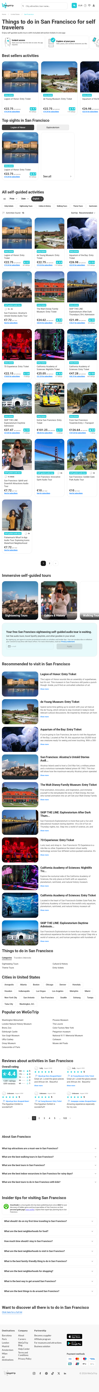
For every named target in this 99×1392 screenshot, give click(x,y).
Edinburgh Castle (9, 1031)
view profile (30, 1210)
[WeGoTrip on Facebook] (40, 1373)
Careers (22, 1339)
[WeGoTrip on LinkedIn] (65, 1373)
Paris (4, 1339)
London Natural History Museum (17, 1024)
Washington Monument (12, 1020)
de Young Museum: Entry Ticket (59, 701)
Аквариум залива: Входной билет (83, 1101)
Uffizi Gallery (7, 1039)
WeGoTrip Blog (23, 1344)
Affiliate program (42, 1339)
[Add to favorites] (34, 64)
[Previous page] (29, 1118)
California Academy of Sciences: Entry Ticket (68, 895)
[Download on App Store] (74, 1337)
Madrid (5, 1346)
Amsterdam (7, 1350)
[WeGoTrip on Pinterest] (46, 1373)
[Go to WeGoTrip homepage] (9, 5)
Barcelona (7, 1335)
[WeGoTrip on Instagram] (34, 1373)
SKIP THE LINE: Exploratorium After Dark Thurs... (65, 814)
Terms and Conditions (23, 1353)
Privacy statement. (68, 642)
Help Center (24, 1349)
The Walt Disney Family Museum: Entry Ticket (68, 784)
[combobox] (45, 6)
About (21, 1335)
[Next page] (70, 1118)
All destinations (7, 1358)
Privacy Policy (24, 1358)
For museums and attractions (47, 1342)
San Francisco (29, 14)
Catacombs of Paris (11, 1047)
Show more (44, 689)
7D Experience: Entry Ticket (57, 840)
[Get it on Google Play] (74, 1344)
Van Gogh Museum (10, 1035)
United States (15, 14)
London (5, 1342)
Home (4, 14)
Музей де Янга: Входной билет (49, 1076)
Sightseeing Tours (10, 964)
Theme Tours (8, 968)
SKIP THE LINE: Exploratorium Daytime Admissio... (64, 924)
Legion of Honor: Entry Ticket (58, 674)
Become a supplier (42, 1335)
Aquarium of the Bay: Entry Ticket (60, 729)
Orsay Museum (9, 1043)
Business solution (42, 1346)
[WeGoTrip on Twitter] (59, 1373)
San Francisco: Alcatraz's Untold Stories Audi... (64, 759)
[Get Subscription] (74, 5)
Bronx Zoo (6, 1028)
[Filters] (4, 198)
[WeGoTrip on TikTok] (53, 1373)
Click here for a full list (12, 1312)
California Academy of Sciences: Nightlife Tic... (66, 869)
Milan (4, 1353)
